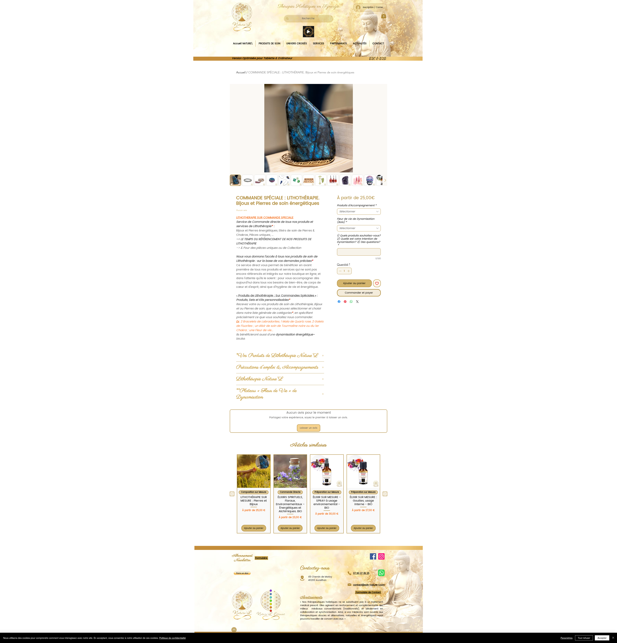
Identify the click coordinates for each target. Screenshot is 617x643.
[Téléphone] (349, 573)
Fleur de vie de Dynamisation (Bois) (355, 220)
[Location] (302, 578)
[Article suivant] (385, 494)
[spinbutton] (344, 271)
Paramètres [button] (566, 637)
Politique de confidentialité (172, 637)
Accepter (602, 637)
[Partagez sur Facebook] (339, 302)
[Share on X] (357, 302)
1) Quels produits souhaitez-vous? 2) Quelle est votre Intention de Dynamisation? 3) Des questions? (359, 240)
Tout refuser (584, 637)
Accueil (241, 72)
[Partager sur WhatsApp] (351, 302)
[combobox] (359, 211)
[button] (383, 15)
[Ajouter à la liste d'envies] (377, 283)
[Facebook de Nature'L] (373, 556)
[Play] (308, 31)
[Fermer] (613, 637)
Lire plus (240, 338)
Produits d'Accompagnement (356, 205)
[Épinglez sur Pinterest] (345, 302)
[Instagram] (381, 556)
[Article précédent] (232, 494)
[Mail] (349, 584)
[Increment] (349, 271)
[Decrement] (340, 271)
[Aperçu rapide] (253, 471)
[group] (308, 493)
